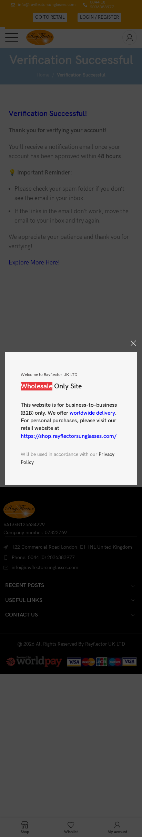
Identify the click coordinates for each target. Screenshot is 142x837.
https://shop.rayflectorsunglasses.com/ (68, 436)
